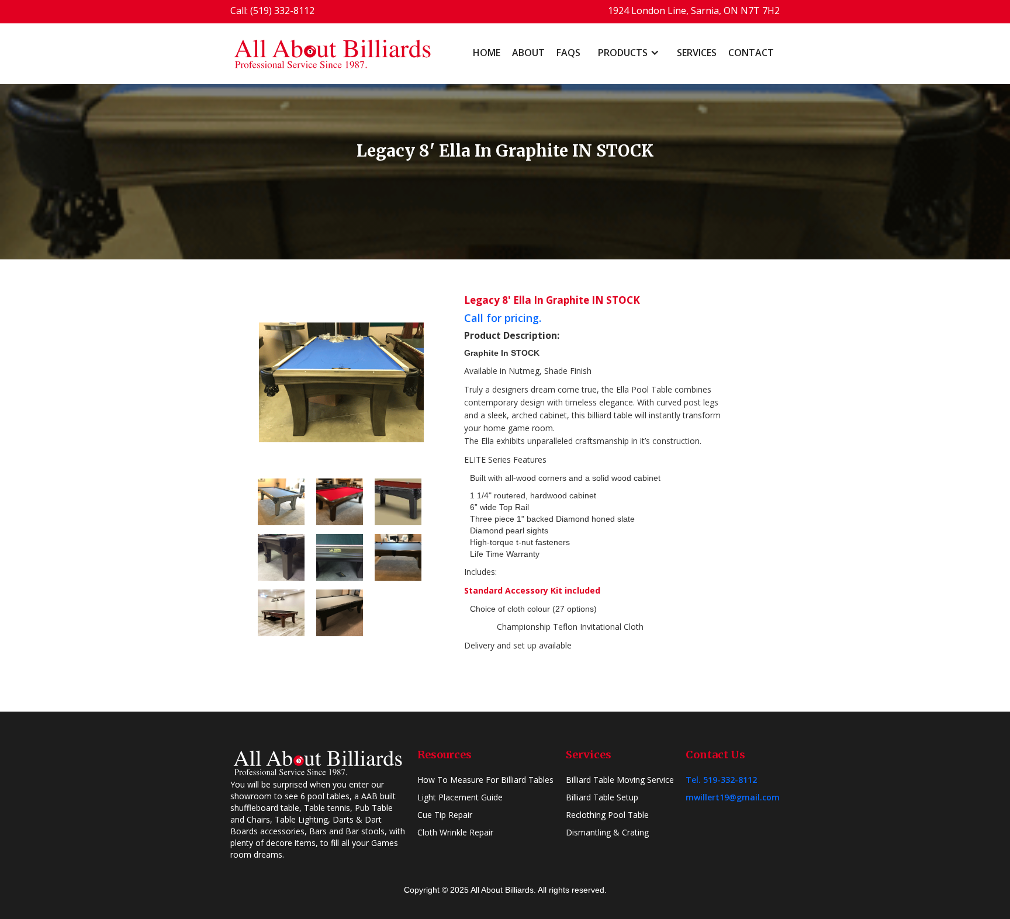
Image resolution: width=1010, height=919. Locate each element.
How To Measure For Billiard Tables (485, 779)
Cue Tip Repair (444, 814)
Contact (751, 52)
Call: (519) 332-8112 (272, 10)
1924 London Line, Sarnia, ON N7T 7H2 (694, 10)
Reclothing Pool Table (607, 814)
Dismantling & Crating (607, 832)
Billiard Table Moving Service (620, 779)
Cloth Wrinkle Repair (455, 832)
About (528, 52)
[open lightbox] (341, 382)
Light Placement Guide (460, 797)
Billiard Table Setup (602, 797)
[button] (628, 52)
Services (697, 52)
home (486, 52)
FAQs (568, 52)
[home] (332, 53)
